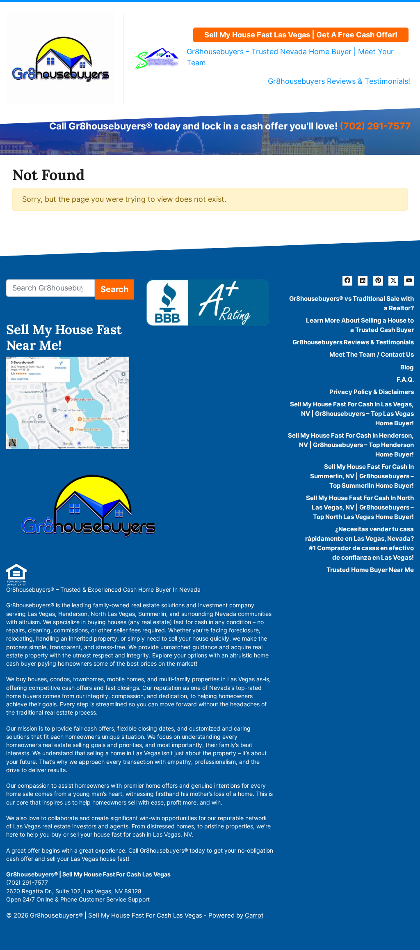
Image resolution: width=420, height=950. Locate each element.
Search (114, 289)
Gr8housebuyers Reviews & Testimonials (353, 342)
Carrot (254, 915)
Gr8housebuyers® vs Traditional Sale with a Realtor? (351, 303)
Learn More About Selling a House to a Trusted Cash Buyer (360, 325)
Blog (407, 367)
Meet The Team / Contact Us (371, 354)
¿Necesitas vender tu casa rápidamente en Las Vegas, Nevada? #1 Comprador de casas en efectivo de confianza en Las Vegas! (359, 543)
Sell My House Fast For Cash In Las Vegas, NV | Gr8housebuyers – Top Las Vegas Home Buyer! (352, 413)
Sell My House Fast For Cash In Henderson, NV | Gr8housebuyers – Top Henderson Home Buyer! (351, 444)
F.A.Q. (405, 379)
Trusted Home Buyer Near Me (370, 570)
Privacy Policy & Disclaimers (371, 392)
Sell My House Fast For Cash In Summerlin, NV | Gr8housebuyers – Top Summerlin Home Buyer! (362, 476)
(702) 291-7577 (375, 126)
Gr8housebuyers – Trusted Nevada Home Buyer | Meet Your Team (290, 57)
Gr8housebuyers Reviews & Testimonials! (339, 81)
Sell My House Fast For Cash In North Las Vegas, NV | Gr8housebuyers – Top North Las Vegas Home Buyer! (360, 507)
